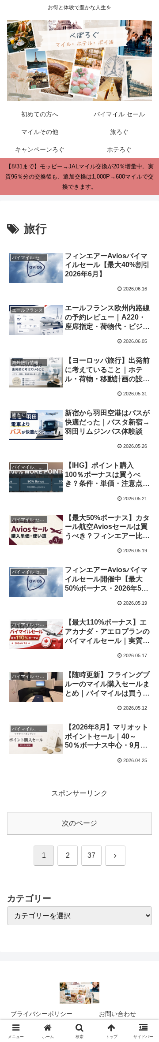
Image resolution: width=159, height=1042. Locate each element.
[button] (142, 1028)
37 (91, 855)
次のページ (79, 823)
